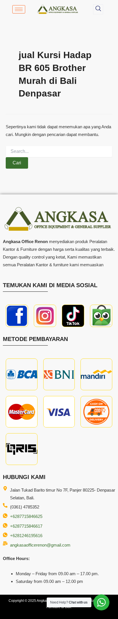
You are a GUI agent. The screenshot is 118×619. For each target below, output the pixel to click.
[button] (98, 9)
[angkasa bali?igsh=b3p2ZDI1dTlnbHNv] (45, 316)
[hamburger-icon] (18, 9)
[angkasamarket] (101, 316)
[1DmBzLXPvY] (17, 316)
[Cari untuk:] (59, 151)
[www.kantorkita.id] (58, 9)
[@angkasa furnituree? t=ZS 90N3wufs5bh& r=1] (73, 316)
